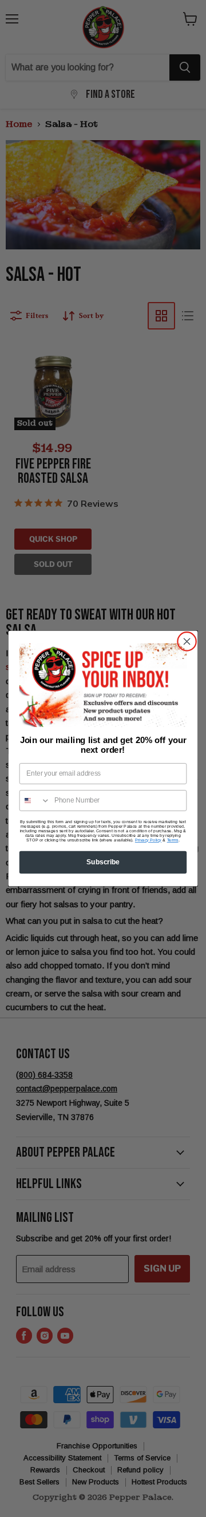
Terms (173, 840)
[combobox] (35, 801)
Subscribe (102, 862)
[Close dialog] (187, 641)
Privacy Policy (148, 840)
